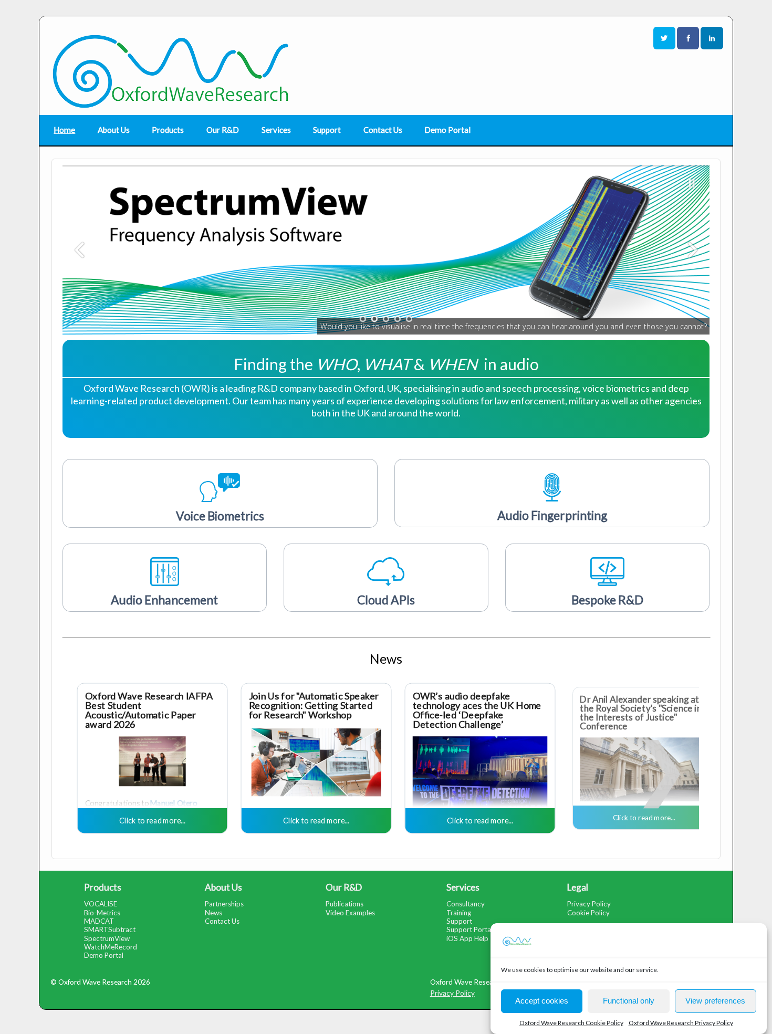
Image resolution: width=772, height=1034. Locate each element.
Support (327, 129)
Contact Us (382, 129)
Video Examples (350, 912)
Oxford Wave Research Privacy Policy (681, 1023)
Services (276, 129)
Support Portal (469, 929)
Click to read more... (152, 820)
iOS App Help (467, 938)
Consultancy (465, 904)
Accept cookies (541, 1000)
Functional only (628, 1000)
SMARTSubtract (109, 929)
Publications (344, 904)
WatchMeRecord (110, 947)
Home (64, 129)
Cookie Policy (588, 912)
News (213, 912)
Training (458, 912)
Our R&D (222, 129)
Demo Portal (447, 129)
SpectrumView (107, 938)
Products (168, 129)
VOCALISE (100, 904)
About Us (114, 129)
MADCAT (99, 921)
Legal (577, 887)
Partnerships (224, 904)
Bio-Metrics (102, 912)
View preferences (715, 1000)
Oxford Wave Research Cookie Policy (571, 1023)
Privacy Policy (589, 904)
